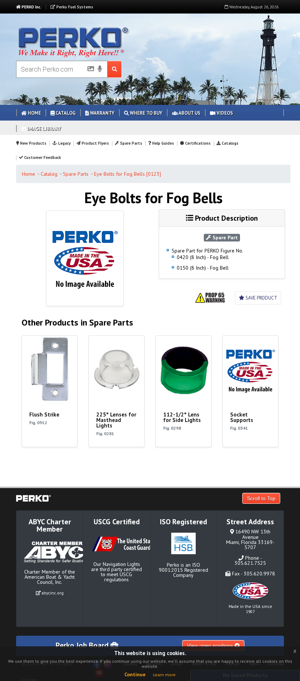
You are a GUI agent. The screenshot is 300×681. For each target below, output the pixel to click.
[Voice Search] (100, 69)
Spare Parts (130, 143)
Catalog (65, 113)
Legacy (64, 143)
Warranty (102, 113)
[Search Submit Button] (115, 69)
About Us (189, 113)
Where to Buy (145, 113)
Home (34, 113)
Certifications (197, 143)
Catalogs (230, 143)
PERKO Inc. (30, 6)
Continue (135, 674)
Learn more (164, 674)
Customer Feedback (42, 157)
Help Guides (162, 143)
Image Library (43, 129)
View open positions (211, 645)
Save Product (260, 298)
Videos (224, 113)
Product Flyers (94, 143)
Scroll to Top (261, 498)
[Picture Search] (88, 70)
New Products (32, 143)
